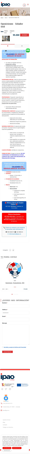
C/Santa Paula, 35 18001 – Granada (11, 407)
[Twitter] (13, 250)
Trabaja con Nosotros (8, 427)
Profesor (6, 31)
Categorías (12, 31)
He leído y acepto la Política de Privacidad (15, 347)
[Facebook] (10, 250)
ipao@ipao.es (6, 410)
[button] (13, 294)
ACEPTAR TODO (7, 448)
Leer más (14, 269)
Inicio (2, 17)
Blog (4, 422)
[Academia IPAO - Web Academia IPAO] (5, 4)
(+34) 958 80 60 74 (7, 403)
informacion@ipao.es (15, 234)
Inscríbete (24, 35)
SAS (6, 17)
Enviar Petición (7, 352)
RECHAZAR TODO (16, 448)
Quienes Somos (6, 420)
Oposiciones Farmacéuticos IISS (15, 283)
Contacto (5, 424)
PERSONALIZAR (7, 450)
